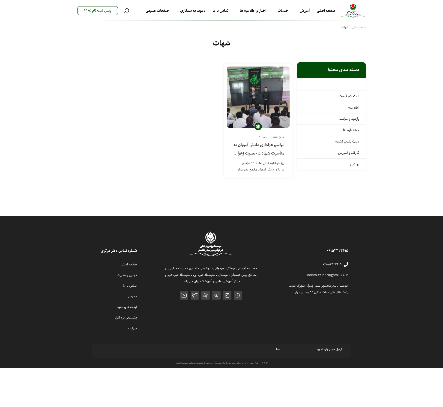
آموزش (305, 11)
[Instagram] (227, 295)
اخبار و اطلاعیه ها (253, 11)
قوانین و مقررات (127, 275)
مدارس (132, 296)
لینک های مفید (127, 307)
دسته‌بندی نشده (347, 141)
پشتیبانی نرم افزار (126, 317)
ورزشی (354, 164)
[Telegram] (216, 295)
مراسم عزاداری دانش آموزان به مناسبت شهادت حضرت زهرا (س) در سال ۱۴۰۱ (258, 149)
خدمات (283, 11)
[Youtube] (184, 295)
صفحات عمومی (157, 11)
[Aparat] (205, 295)
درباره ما (131, 328)
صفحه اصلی (326, 11)
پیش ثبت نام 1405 (97, 10)
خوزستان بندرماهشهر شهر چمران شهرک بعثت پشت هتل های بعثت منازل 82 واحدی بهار (318, 289)
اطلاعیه (353, 107)
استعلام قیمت (348, 96)
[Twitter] (195, 295)
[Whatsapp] (238, 295)
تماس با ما (220, 11)
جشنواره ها (351, 130)
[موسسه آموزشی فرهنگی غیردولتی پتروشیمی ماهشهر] (353, 10)
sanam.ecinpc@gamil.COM (327, 275)
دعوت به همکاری (193, 11)
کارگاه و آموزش (348, 153)
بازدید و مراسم (349, 119)
